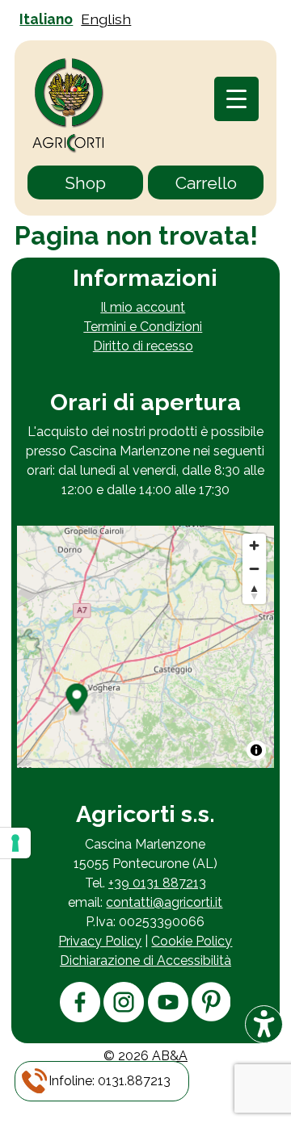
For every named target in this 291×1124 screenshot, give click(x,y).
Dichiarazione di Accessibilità (145, 960)
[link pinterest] (211, 1017)
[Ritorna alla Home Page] (69, 107)
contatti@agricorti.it (164, 902)
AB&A (170, 1055)
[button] (109, 1080)
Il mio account (142, 307)
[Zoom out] (254, 569)
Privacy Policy (99, 941)
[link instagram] (123, 1017)
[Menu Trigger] (236, 99)
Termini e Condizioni (142, 326)
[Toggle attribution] (256, 750)
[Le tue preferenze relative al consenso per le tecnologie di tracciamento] (15, 843)
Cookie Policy (191, 941)
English (106, 18)
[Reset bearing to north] (254, 592)
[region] (145, 647)
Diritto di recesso (143, 346)
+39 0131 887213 (157, 883)
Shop (85, 183)
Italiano (46, 18)
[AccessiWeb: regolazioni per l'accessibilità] (264, 1024)
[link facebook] (80, 1017)
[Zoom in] (254, 545)
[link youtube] (168, 1017)
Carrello (206, 183)
